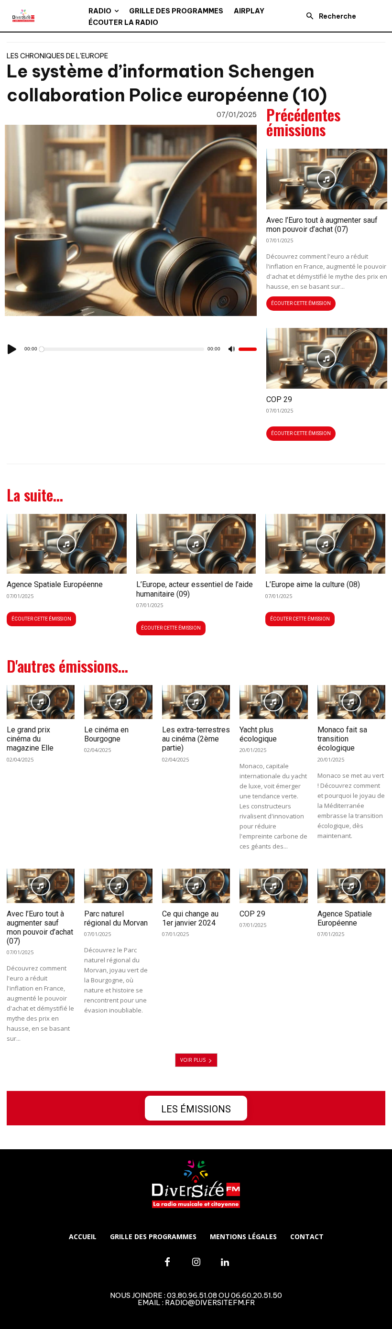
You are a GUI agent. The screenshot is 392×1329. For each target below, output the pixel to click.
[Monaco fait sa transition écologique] (351, 702)
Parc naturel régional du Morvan (116, 918)
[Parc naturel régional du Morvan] (118, 886)
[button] (328, 16)
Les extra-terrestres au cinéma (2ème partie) (196, 738)
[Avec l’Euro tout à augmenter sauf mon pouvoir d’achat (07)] (326, 179)
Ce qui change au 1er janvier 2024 (190, 918)
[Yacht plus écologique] (273, 702)
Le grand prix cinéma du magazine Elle (30, 738)
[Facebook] (167, 1263)
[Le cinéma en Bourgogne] (118, 702)
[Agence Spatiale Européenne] (67, 544)
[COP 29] (326, 358)
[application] (131, 349)
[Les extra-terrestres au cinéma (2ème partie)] (196, 702)
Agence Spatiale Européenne (55, 584)
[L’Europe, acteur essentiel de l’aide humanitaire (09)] (196, 544)
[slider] (248, 349)
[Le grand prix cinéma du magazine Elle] (41, 702)
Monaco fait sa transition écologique (342, 738)
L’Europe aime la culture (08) (312, 584)
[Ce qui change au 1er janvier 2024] (196, 886)
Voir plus (193, 1060)
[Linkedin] (225, 1263)
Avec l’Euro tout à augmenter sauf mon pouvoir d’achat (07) (322, 225)
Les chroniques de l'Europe (57, 56)
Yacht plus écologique (258, 734)
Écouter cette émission (301, 303)
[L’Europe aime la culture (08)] (325, 544)
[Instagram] (196, 1263)
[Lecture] (12, 349)
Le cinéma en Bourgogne (106, 734)
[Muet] (232, 349)
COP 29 (279, 399)
